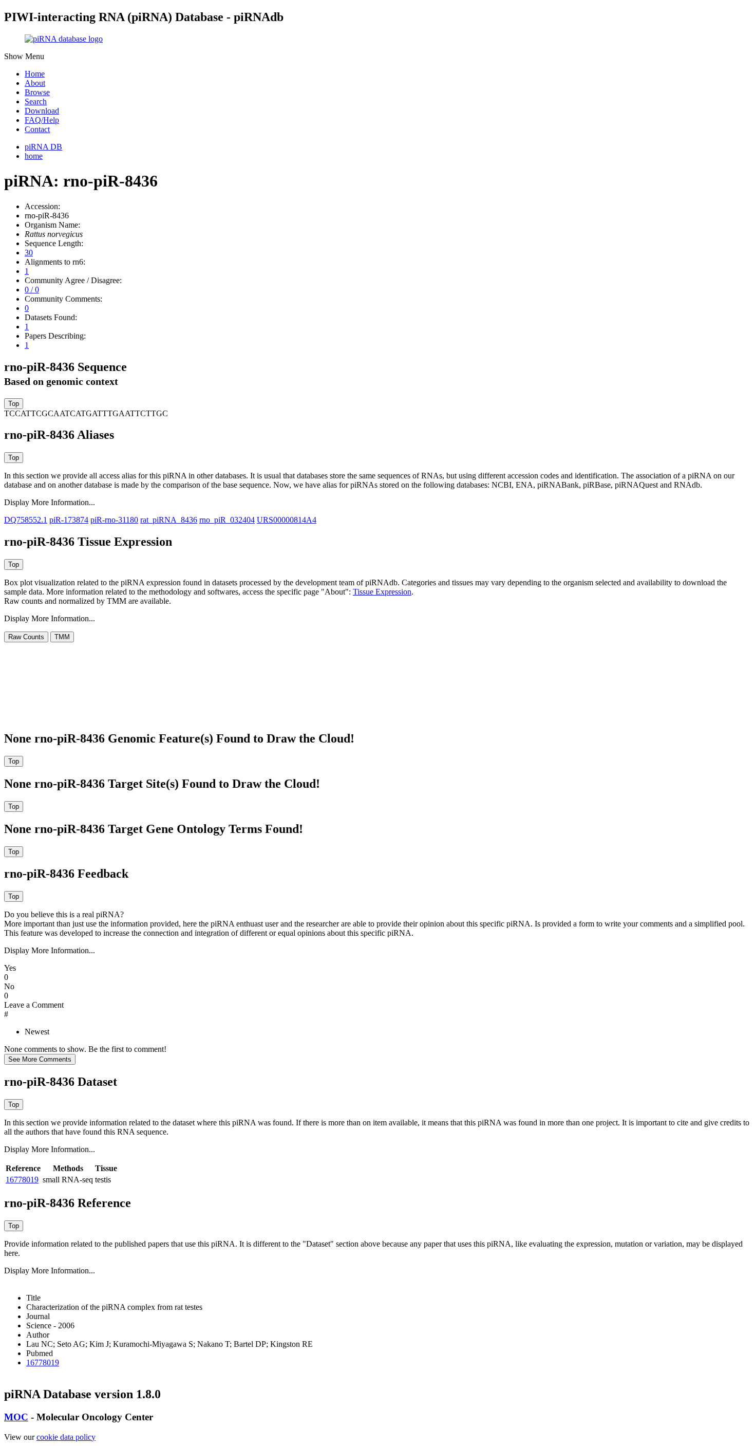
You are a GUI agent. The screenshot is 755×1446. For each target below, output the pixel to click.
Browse (37, 92)
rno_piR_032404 (227, 519)
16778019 (22, 1179)
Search (36, 101)
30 (29, 252)
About (35, 83)
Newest (37, 1031)
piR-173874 (68, 519)
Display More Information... (49, 502)
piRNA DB (43, 146)
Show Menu (24, 56)
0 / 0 (32, 289)
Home (35, 73)
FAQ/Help (42, 120)
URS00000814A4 (286, 519)
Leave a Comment (34, 1004)
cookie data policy (66, 1437)
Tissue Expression (382, 591)
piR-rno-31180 (114, 519)
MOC (16, 1417)
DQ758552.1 (25, 519)
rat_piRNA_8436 (168, 519)
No (9, 986)
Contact (37, 129)
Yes (10, 967)
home (34, 156)
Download (42, 110)
